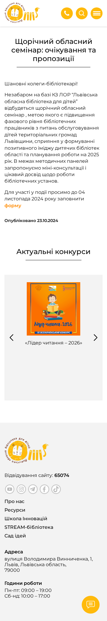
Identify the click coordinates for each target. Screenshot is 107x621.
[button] (11, 337)
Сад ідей (15, 536)
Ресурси (14, 510)
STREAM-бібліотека (28, 527)
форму (12, 205)
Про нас (14, 501)
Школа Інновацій (25, 518)
